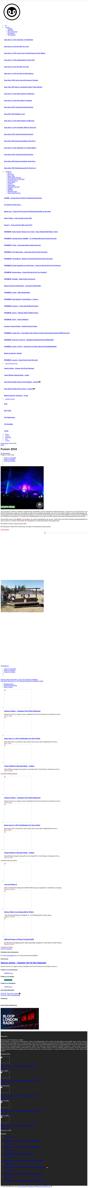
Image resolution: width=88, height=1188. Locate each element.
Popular (10, 28)
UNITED (10, 190)
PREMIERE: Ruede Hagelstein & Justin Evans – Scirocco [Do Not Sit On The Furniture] (32, 265)
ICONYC (10, 184)
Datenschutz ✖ (41, 1186)
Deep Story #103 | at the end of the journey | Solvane (21, 80)
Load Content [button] (5, 529)
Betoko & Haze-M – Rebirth (13, 353)
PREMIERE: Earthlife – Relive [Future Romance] (19, 279)
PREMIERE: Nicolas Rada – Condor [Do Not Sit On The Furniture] (25, 272)
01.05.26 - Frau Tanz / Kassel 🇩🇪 (11, 993)
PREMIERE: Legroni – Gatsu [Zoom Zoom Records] (21, 360)
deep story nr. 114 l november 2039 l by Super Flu (20, 127)
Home (2, 443)
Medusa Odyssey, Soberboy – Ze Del (16, 395)
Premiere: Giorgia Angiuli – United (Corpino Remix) (20, 326)
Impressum (31, 1186)
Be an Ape (11, 174)
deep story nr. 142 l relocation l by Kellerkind (18, 39)
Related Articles (9, 684)
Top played (11, 33)
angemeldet (10, 955)
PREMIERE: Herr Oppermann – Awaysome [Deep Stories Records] (25, 252)
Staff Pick (10, 30)
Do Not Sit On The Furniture (16, 179)
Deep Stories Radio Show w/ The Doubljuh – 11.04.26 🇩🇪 (22, 382)
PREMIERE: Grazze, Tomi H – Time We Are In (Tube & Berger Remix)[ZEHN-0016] (30, 346)
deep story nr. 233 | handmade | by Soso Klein (22, 738)
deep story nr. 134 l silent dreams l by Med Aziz (19, 93)
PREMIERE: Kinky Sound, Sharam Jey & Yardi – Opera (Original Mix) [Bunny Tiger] (31, 232)
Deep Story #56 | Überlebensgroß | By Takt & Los (20, 168)
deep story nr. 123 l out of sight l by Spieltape (19, 679)
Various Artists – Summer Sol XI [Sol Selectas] (19, 368)
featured (6, 666)
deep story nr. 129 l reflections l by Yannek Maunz (20, 148)
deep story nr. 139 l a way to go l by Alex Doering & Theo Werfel (24, 53)
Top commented (12, 32)
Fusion (51, 519)
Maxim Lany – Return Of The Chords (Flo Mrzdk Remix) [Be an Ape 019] (27, 211)
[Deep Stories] (11, 20)
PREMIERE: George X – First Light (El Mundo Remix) (21, 306)
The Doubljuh (8, 424)
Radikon (10, 188)
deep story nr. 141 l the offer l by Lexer (16, 46)
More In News (8, 687)
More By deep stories (10, 685)
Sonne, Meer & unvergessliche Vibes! (19, 912)
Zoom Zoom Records (14, 193)
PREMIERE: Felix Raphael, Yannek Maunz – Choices (21, 299)
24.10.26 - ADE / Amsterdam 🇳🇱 (10, 995)
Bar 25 (10, 173)
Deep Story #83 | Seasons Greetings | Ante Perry (19, 141)
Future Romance (13, 180)
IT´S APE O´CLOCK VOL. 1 (12, 205)
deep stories (6, 453)
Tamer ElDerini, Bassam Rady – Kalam (16, 375)
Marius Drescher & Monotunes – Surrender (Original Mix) (22, 286)
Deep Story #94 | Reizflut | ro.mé (14, 114)
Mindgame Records (14, 187)
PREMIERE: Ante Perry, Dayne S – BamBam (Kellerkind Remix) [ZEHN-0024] (29, 340)
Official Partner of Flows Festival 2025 (19, 939)
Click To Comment (6, 949)
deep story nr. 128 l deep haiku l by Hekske (18, 100)
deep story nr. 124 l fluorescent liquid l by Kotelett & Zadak (22, 681)
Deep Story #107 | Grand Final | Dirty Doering (18, 107)
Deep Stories (22, 1186)
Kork (5, 404)
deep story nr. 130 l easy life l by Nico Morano (18, 73)
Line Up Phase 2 (10, 884)
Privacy (48, 1186)
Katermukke (11, 185)
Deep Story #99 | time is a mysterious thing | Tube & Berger (23, 87)
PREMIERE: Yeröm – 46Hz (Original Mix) (17, 292)
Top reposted (11, 35)
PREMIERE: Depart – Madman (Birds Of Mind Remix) (21, 313)
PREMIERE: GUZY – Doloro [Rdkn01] (16, 319)
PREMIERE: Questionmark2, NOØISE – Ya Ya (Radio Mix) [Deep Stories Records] (30, 238)
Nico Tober (7, 410)
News (6, 443)
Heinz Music (11, 182)
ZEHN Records (12, 191)
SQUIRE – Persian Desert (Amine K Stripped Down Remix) (23, 198)
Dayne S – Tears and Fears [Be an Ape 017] (18, 225)
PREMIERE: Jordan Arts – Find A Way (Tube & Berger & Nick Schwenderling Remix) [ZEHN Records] (36, 333)
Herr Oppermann (9, 417)
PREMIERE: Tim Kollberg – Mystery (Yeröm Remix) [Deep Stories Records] (28, 259)
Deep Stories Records (14, 177)
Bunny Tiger (11, 176)
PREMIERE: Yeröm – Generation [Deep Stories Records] (22, 245)
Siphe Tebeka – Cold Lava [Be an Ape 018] (18, 218)
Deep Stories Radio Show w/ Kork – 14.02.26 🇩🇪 (19, 389)
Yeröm (6, 431)
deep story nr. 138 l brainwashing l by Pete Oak (19, 60)
